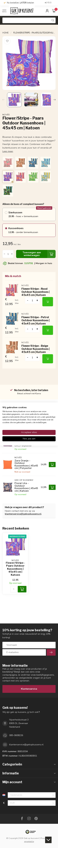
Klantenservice (29, 688)
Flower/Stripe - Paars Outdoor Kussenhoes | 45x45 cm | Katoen (15, 568)
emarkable (29, 841)
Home (5, 32)
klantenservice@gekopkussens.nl (23, 513)
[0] (54, 10)
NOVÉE (6, 115)
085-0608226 (16, 735)
